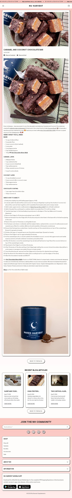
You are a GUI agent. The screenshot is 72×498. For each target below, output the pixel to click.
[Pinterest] (43, 431)
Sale (5, 454)
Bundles (6, 449)
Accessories (7, 451)
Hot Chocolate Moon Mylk (48, 130)
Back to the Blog (36, 411)
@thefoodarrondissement (17, 128)
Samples (6, 446)
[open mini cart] (69, 6)
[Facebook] (33, 431)
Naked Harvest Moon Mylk (37, 207)
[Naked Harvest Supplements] (36, 6)
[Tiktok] (38, 431)
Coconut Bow (52, 128)
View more (7, 403)
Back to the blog (36, 361)
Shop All (6, 443)
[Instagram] (28, 431)
